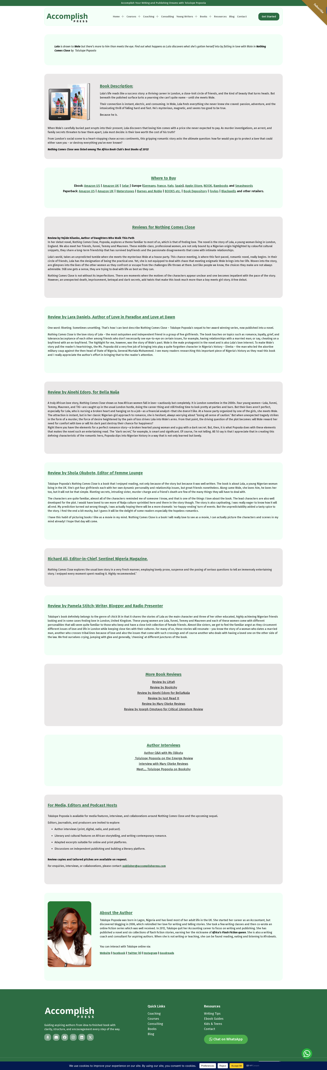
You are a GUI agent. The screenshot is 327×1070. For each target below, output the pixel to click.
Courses (131, 16)
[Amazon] (47, 1037)
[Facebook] (64, 1037)
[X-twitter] (90, 1037)
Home (116, 16)
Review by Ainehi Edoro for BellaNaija (163, 693)
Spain (179, 186)
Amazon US (92, 186)
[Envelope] (56, 1037)
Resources (220, 16)
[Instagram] (73, 1037)
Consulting (167, 16)
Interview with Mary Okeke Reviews (163, 764)
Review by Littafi (163, 682)
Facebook (119, 953)
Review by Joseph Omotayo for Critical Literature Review (163, 709)
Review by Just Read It (163, 698)
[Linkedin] (81, 1037)
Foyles (214, 191)
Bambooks (221, 186)
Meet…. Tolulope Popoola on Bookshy (164, 769)
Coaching (148, 16)
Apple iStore (193, 186)
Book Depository (195, 191)
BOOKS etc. (173, 191)
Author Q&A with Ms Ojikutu (163, 753)
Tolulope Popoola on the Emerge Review (163, 758)
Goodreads (167, 953)
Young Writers (184, 16)
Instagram (150, 953)
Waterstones (125, 191)
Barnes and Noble (149, 191)
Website (105, 953)
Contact (242, 16)
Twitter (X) (134, 953)
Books (203, 16)
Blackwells (228, 191)
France (161, 186)
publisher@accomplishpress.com (144, 866)
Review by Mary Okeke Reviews (163, 704)
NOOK (208, 186)
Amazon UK (111, 186)
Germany (149, 186)
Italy (170, 186)
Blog (232, 16)
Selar (125, 186)
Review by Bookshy (163, 687)
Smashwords (244, 186)
